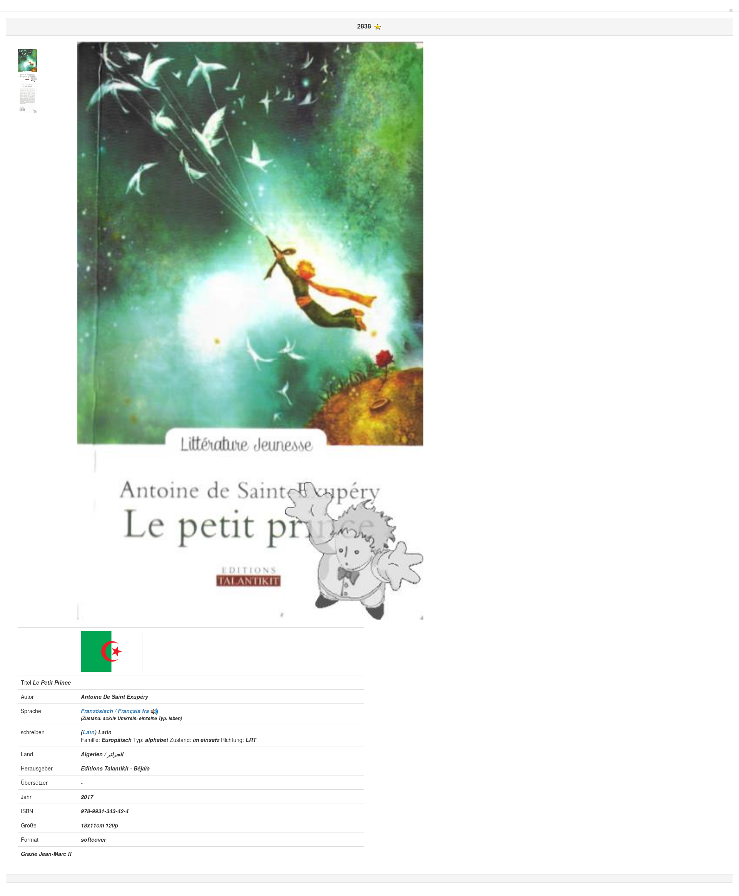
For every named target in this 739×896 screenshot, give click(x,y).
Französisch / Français (111, 711)
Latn (89, 732)
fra (145, 711)
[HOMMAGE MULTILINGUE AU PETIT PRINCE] (154, 711)
